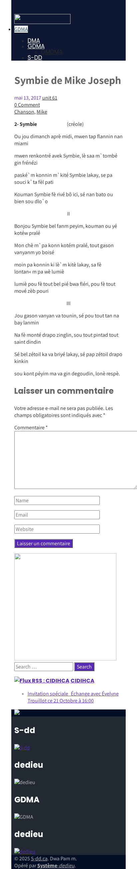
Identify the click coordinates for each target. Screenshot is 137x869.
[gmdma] (24, 851)
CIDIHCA (82, 680)
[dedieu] (22, 747)
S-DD (35, 58)
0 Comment (27, 104)
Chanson (24, 111)
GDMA (21, 29)
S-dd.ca (39, 858)
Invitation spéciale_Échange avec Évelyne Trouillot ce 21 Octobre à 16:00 (73, 697)
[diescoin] (65, 658)
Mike (42, 111)
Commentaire (31, 427)
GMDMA (52, 52)
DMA (34, 41)
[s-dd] (42, 22)
